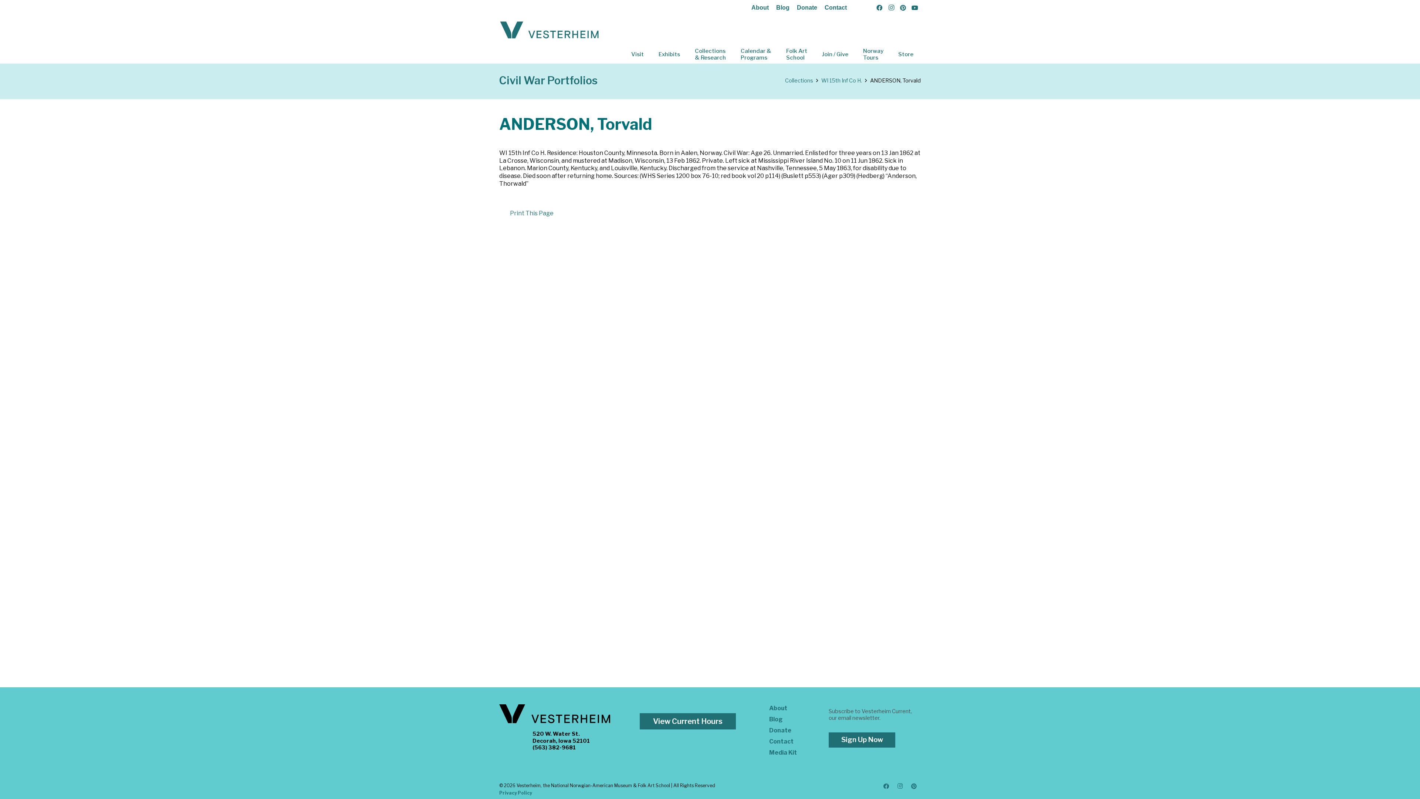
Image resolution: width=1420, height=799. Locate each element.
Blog (783, 7)
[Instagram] (891, 8)
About (760, 7)
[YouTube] (915, 8)
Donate (807, 7)
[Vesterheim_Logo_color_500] (549, 30)
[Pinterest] (903, 8)
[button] (649, 54)
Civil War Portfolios (548, 80)
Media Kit (783, 752)
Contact (836, 7)
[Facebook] (879, 8)
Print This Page (532, 213)
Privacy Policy (515, 793)
